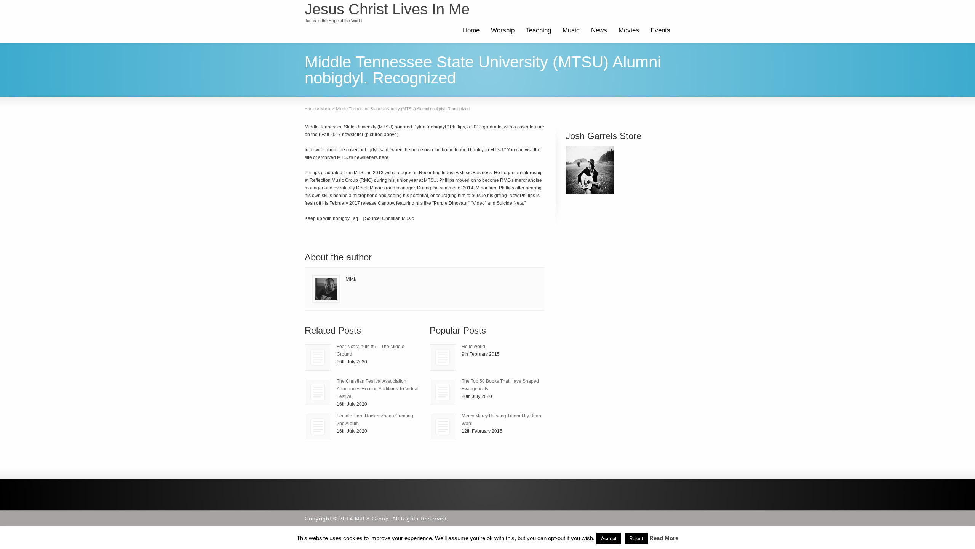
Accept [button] (609, 538)
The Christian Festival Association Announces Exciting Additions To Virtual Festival (378, 389)
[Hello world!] (443, 357)
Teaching (538, 30)
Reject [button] (636, 538)
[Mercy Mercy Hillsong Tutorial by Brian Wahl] (443, 427)
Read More (663, 538)
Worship (503, 30)
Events (660, 30)
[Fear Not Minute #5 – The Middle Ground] (318, 357)
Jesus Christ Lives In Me (387, 9)
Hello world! (474, 346)
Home (471, 30)
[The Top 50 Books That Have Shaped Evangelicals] (443, 392)
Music (571, 30)
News (599, 30)
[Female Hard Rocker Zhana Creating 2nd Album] (318, 427)
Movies (629, 30)
